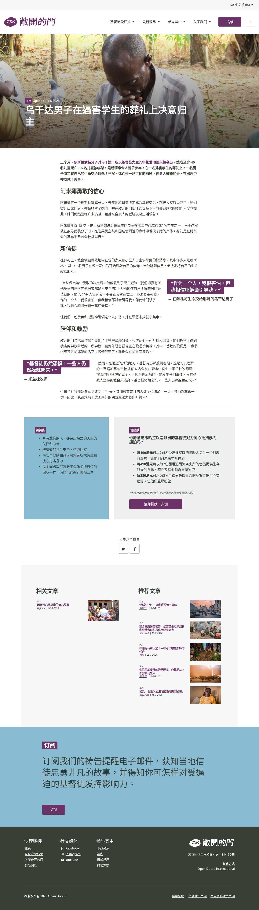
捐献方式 (103, 865)
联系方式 (229, 864)
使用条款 (178, 896)
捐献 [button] (229, 22)
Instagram (73, 854)
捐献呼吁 (103, 860)
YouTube (72, 860)
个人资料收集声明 (222, 896)
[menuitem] (242, 5)
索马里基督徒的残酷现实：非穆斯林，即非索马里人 (161, 671)
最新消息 (31, 865)
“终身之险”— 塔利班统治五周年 (158, 605)
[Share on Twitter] (123, 549)
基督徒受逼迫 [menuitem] (121, 22)
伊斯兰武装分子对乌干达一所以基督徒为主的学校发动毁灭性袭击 (123, 162)
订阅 (53, 810)
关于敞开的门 (34, 860)
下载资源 (103, 848)
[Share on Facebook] (135, 549)
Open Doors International (216, 869)
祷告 (100, 854)
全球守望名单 (34, 854)
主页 (28, 848)
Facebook (72, 848)
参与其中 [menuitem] (175, 22)
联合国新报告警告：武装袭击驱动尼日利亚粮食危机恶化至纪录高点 (161, 628)
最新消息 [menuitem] (149, 22)
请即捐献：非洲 (156, 504)
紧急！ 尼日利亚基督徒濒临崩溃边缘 (161, 691)
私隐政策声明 (197, 896)
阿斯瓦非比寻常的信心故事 (53, 605)
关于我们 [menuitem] (200, 22)
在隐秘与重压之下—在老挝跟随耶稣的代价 (161, 649)
